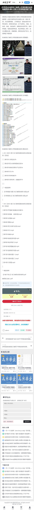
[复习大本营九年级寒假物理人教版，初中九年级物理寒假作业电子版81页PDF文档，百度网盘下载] (25, 359)
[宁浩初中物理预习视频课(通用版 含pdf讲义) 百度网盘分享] (9, 379)
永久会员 (26, 295)
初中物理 (18, 11)
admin (7, 330)
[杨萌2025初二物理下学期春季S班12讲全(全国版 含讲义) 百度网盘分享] (9, 359)
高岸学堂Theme (16, 502)
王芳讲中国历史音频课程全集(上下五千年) (17, 456)
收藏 (23, 330)
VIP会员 (12, 295)
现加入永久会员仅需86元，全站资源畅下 (17, 324)
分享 (18, 330)
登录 (27, 2)
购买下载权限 (17, 301)
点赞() (29, 330)
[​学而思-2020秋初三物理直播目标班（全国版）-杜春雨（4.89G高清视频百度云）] (25, 379)
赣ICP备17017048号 (17, 504)
